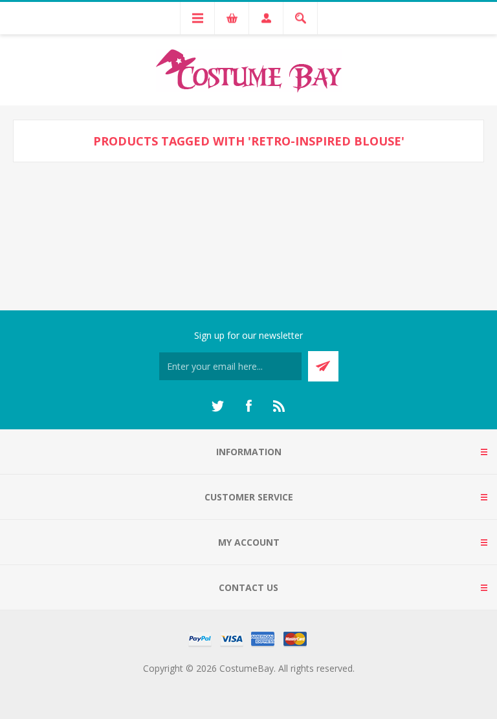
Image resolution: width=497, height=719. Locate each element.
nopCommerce (274, 684)
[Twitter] (217, 406)
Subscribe (323, 366)
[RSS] (279, 406)
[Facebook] (248, 406)
